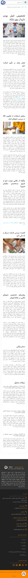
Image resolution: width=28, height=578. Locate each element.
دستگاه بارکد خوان (17, 98)
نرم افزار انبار (22, 555)
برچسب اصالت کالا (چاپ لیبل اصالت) (17, 552)
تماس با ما (23, 543)
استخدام (23, 549)
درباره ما (23, 539)
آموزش (22, 7)
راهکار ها (23, 546)
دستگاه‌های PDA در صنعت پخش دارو (14, 223)
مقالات (25, 7)
